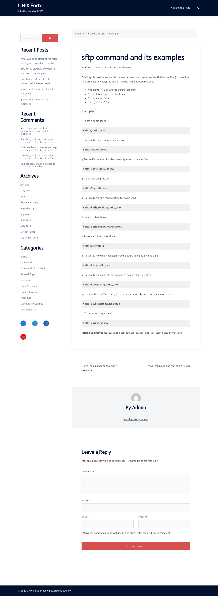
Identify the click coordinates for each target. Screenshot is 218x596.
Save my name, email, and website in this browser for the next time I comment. (127, 533)
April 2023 (25, 196)
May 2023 (25, 190)
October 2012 (27, 231)
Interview (25, 280)
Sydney (67, 590)
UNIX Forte (30, 5)
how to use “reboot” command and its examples (35, 131)
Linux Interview (28, 292)
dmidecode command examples (37, 165)
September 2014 (29, 202)
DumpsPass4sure (29, 163)
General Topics (28, 274)
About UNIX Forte (180, 8)
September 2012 (29, 237)
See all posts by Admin (136, 419)
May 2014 (25, 225)
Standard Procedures (31, 303)
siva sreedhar (27, 147)
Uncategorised (28, 309)
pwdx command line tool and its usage (169, 366)
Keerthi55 (25, 139)
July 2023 (25, 184)
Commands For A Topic (33, 268)
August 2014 (27, 208)
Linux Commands (122, 67)
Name (86, 500)
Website (142, 516)
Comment (88, 471)
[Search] (50, 38)
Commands (26, 262)
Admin (88, 67)
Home (78, 33)
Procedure (25, 297)
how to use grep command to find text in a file (36, 141)
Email (85, 516)
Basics (23, 256)
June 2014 (25, 220)
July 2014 (25, 214)
